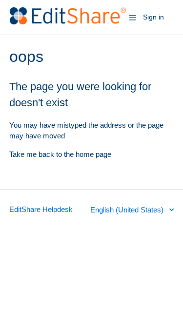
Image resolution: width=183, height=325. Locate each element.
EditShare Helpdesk (41, 209)
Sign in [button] (153, 17)
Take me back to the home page (60, 154)
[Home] (68, 22)
